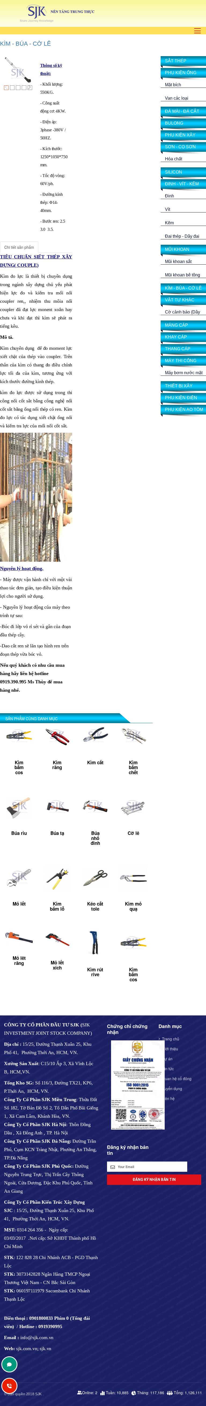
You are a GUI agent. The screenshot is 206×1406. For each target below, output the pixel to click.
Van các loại (176, 98)
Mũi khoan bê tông (182, 275)
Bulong (174, 123)
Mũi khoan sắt (178, 261)
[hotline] (9, 1364)
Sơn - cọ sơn (180, 147)
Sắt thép (175, 61)
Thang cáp (177, 349)
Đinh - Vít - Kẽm (182, 184)
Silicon (173, 172)
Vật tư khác (179, 300)
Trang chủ (170, 1038)
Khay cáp (176, 337)
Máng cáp (176, 325)
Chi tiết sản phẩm (19, 247)
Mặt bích (173, 84)
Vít (167, 209)
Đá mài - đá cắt (182, 111)
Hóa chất (173, 159)
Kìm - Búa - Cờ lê (25, 43)
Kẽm (169, 223)
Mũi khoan (177, 249)
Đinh (169, 196)
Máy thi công (180, 360)
